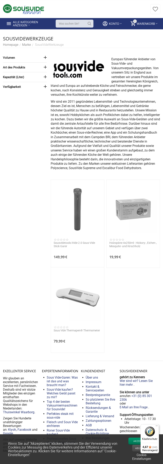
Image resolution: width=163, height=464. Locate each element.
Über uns (92, 377)
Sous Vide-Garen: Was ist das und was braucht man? (62, 381)
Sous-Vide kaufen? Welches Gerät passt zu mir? (61, 393)
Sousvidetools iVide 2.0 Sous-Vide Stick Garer (74, 244)
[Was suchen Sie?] (89, 24)
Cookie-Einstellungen (141, 456)
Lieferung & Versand (100, 416)
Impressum (93, 382)
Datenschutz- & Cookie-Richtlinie (97, 431)
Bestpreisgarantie (98, 395)
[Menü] (156, 426)
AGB (89, 425)
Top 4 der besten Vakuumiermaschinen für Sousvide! (62, 405)
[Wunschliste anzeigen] (155, 11)
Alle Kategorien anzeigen (26, 23)
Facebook (24, 429)
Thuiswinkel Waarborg (18, 412)
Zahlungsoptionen (98, 421)
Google (8, 433)
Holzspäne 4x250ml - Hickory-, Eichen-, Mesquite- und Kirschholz (133, 244)
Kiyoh (12, 429)
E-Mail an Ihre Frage (134, 407)
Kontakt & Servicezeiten (95, 388)
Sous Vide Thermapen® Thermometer (77, 330)
